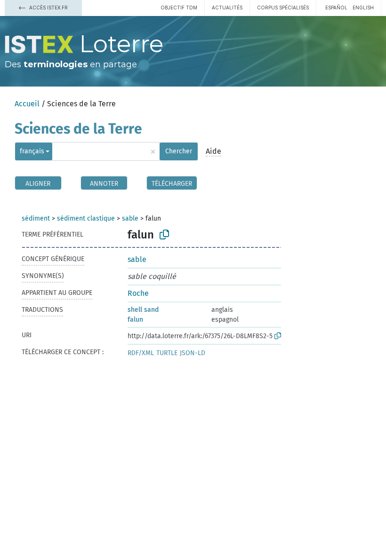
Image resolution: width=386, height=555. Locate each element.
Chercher (178, 151)
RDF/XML (141, 353)
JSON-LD (192, 353)
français (32, 151)
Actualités (227, 7)
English (363, 7)
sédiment (36, 218)
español (336, 7)
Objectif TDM (179, 7)
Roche (138, 293)
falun (135, 320)
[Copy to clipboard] (164, 235)
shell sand (143, 310)
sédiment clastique (86, 218)
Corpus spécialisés (283, 7)
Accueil (27, 103)
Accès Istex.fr (48, 7)
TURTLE (166, 353)
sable (130, 218)
